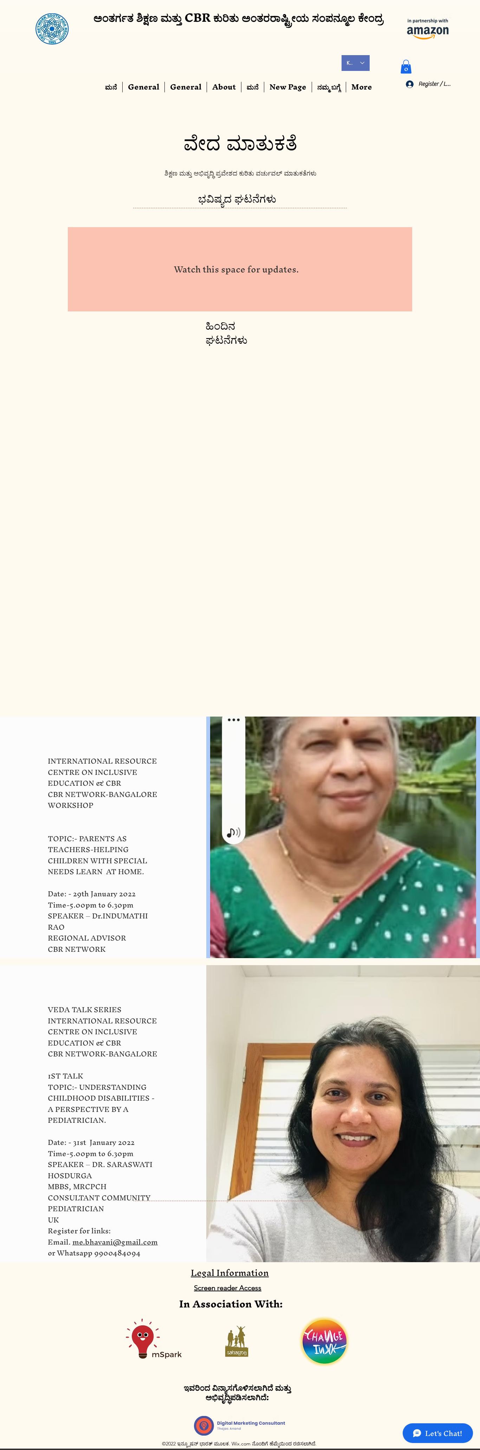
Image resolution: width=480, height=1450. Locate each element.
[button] (406, 66)
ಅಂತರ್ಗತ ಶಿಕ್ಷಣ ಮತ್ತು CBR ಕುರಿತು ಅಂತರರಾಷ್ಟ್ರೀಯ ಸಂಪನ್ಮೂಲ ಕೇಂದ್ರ (238, 17)
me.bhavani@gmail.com (115, 999)
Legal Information (230, 1030)
